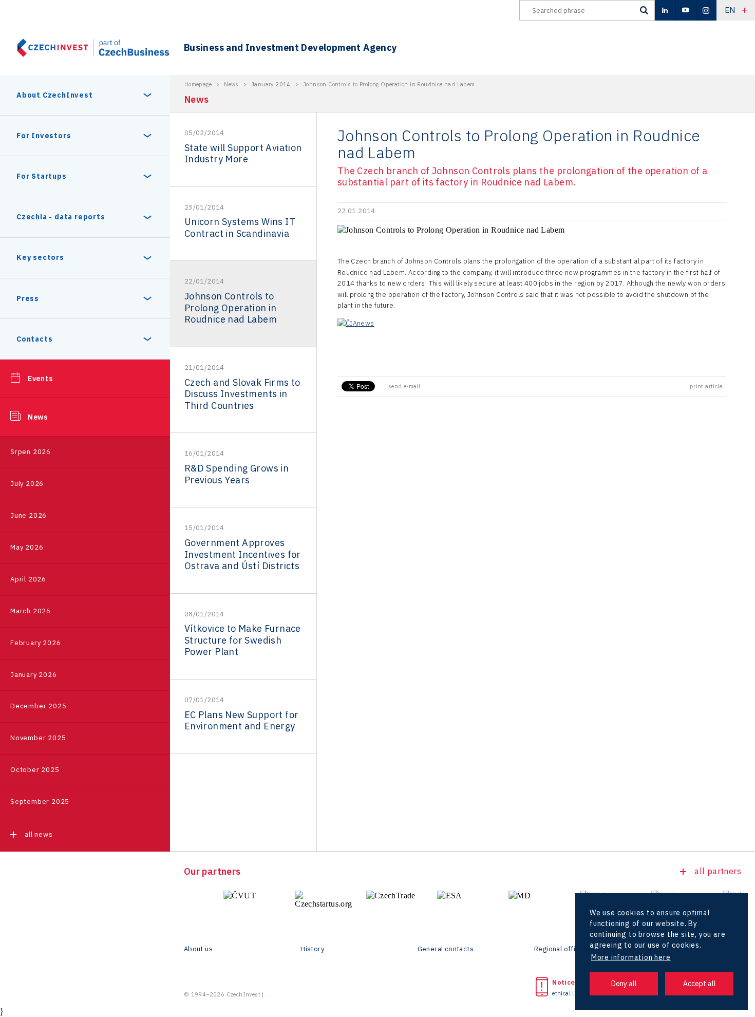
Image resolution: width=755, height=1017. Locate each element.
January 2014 (271, 84)
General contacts (446, 949)
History (312, 949)
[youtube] (685, 10)
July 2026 (27, 483)
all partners (717, 871)
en (730, 10)
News (38, 417)
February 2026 (35, 642)
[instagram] (706, 10)
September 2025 (39, 801)
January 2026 (33, 674)
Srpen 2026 (30, 451)
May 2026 (26, 547)
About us (198, 949)
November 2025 (38, 737)
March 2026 (30, 611)
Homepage (198, 84)
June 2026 (28, 515)
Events (40, 378)
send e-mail (404, 386)
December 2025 (38, 706)
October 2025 (35, 769)
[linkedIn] (665, 10)
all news (38, 834)
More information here (631, 957)
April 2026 (28, 579)
